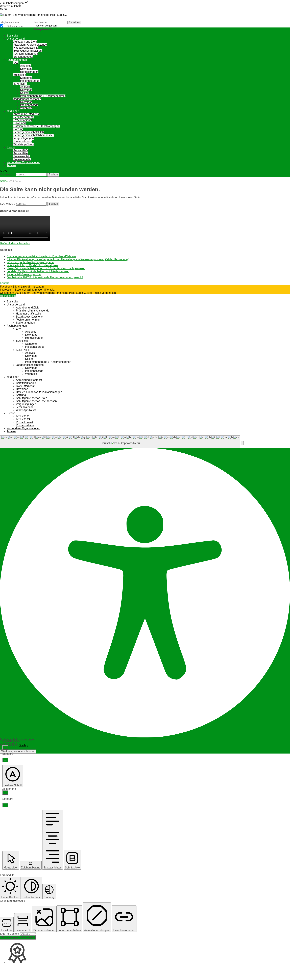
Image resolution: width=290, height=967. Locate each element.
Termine (11, 165)
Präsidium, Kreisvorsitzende (30, 44)
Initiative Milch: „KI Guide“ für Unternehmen (32, 265)
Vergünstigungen (23, 138)
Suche (4, 171)
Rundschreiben (29, 71)
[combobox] (120, 441)
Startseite (12, 35)
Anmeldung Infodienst (26, 114)
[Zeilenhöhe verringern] (5, 805)
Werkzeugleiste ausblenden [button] (18, 751)
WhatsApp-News (23, 144)
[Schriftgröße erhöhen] (5, 747)
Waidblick (26, 108)
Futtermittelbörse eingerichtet (24, 274)
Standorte (26, 77)
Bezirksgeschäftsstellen (27, 50)
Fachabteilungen (17, 59)
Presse (11, 147)
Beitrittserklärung (23, 117)
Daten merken (14, 26)
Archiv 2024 (20, 153)
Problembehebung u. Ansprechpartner (42, 96)
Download (26, 68)
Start (4, 181)
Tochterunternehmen (25, 53)
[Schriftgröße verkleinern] (5, 760)
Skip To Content (10, 933)
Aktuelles (25, 65)
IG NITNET (20, 83)
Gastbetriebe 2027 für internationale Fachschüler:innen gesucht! (45, 277)
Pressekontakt (21, 156)
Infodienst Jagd (29, 105)
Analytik (25, 86)
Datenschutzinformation (29, 289)
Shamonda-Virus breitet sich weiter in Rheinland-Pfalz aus (41, 256)
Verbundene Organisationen (23, 162)
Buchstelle (19, 74)
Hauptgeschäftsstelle (25, 47)
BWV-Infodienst (22, 120)
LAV (15, 62)
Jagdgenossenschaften (27, 99)
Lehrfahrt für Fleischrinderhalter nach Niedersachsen (38, 271)
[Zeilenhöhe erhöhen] (5, 792)
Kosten (24, 92)
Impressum (6, 289)
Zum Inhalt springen (12, 3)
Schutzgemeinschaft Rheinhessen (33, 135)
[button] (242, 443)
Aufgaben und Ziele (25, 41)
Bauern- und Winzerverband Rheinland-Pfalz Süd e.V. (54, 292)
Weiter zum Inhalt (10, 6)
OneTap (23, 745)
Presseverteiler (22, 159)
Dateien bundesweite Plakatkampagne (36, 126)
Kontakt (49, 289)
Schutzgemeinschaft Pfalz (28, 132)
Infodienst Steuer (30, 80)
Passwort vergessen (45, 25)
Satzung (18, 129)
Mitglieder (12, 111)
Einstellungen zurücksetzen (17, 937)
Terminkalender (22, 141)
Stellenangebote (23, 56)
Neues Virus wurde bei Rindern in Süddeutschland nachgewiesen (46, 268)
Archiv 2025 (20, 150)
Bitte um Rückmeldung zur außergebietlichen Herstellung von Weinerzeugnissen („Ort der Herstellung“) (68, 259)
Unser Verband (16, 38)
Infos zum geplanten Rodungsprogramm (30, 262)
